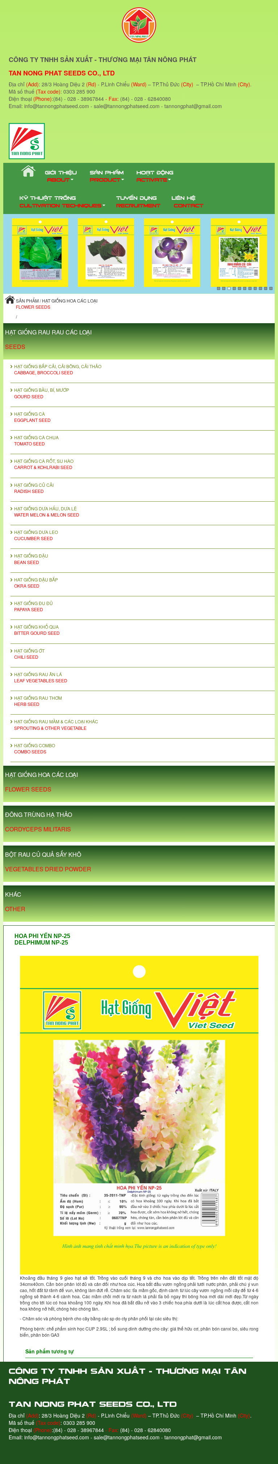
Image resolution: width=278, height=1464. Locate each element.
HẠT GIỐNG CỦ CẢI (34, 488)
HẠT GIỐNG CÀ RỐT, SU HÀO (43, 464)
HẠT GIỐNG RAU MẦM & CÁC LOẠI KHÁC (56, 724)
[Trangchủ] (26, 172)
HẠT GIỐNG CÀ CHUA (36, 440)
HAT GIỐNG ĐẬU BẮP (36, 582)
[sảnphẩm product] (107, 176)
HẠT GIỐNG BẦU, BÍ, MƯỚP (41, 393)
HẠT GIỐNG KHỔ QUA (37, 630)
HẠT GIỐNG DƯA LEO (36, 535)
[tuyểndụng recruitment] (138, 201)
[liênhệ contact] (187, 201)
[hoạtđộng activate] (156, 176)
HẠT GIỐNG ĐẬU (31, 558)
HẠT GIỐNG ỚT (29, 653)
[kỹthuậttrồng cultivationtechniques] (62, 201)
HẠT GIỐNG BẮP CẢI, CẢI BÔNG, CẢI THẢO (57, 369)
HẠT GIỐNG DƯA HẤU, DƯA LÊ (46, 511)
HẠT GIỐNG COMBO (34, 748)
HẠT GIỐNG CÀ (32, 417)
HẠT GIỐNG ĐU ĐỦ (33, 606)
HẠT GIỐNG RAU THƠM (38, 701)
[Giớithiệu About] (61, 176)
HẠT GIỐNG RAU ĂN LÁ (40, 677)
